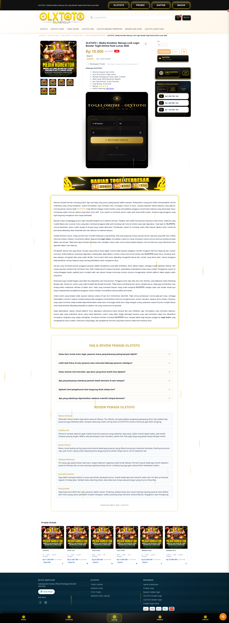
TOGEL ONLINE (73, 29)
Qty (158, 41)
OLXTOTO (119, 5)
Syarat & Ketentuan (150, 584)
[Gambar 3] (61, 82)
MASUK (181, 5)
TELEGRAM (69, 619)
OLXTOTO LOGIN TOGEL (154, 29)
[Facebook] (40, 602)
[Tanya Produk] (184, 51)
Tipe (119, 119)
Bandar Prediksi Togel (151, 592)
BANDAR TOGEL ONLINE (100, 596)
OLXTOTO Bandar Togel (152, 600)
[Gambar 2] (53, 82)
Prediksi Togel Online (151, 603)
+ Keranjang (164, 52)
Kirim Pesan (48, 592)
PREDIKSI (160, 619)
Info (185, 73)
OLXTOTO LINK (88, 29)
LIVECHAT (205, 619)
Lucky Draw (162, 89)
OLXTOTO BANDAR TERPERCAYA (109, 29)
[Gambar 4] (70, 82)
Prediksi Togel (183, 89)
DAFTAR (161, 5)
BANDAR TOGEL (97, 588)
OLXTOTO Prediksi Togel (152, 596)
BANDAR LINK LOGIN (133, 29)
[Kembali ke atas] (223, 610)
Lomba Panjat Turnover (173, 89)
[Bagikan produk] (145, 44)
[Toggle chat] (223, 616)
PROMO (140, 5)
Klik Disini (110, 88)
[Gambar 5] (44, 91)
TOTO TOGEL (96, 592)
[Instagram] (46, 602)
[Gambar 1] (44, 82)
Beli (176, 52)
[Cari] (91, 17)
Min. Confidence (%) (100, 128)
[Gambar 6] (53, 91)
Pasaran (94, 119)
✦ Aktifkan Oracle (117, 140)
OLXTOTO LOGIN (57, 29)
